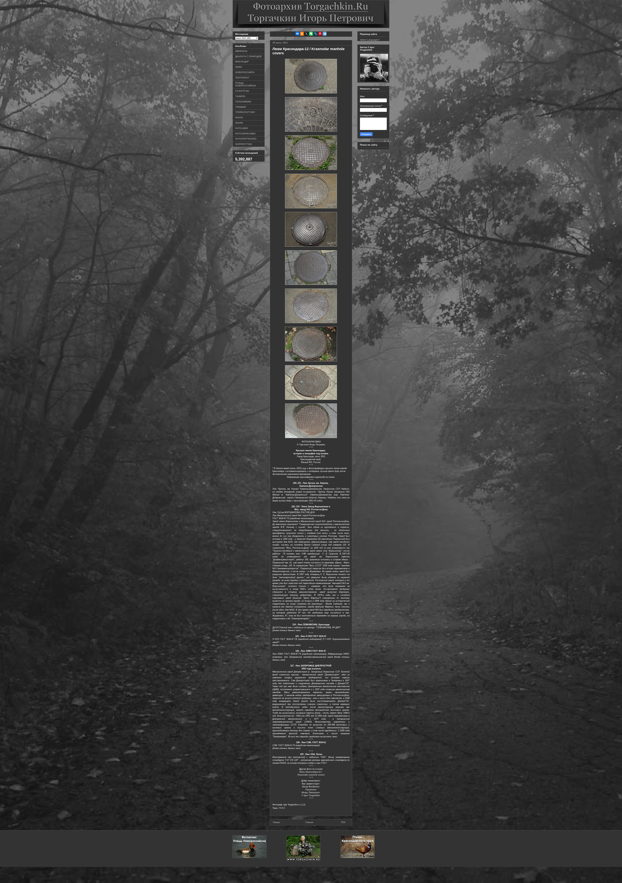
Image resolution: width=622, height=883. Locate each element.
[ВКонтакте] (297, 34)
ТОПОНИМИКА (243, 101)
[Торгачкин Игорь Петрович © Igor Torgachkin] (374, 81)
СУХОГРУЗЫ (242, 91)
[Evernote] (311, 34)
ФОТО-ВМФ (241, 128)
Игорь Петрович (311, 792)
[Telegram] (325, 34)
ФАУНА (239, 117)
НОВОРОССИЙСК (244, 72)
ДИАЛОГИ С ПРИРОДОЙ (248, 56)
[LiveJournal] (315, 34)
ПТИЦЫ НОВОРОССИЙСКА (245, 84)
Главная (309, 822)
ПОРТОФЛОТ (242, 77)
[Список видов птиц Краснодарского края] (357, 857)
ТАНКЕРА (240, 96)
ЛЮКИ (282, 808)
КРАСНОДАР (242, 61)
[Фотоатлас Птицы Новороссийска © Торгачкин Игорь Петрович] (249, 857)
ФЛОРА (239, 123)
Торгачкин (311, 789)
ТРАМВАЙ (240, 107)
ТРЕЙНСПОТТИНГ (245, 112)
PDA (343, 822)
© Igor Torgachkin (311, 795)
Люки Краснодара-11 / (311, 772)
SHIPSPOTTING (243, 144)
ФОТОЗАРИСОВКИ (245, 133)
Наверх (276, 822)
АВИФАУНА (241, 51)
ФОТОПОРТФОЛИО (245, 138)
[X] (306, 34)
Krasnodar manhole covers (311, 775)
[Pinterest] (320, 34)
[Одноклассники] (302, 34)
